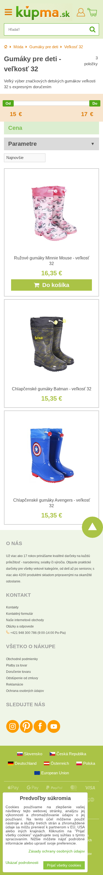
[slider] (8, 103)
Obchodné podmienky (22, 659)
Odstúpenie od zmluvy (22, 678)
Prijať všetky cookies (64, 865)
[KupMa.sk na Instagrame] (12, 732)
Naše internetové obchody (25, 620)
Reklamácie (14, 684)
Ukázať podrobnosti (22, 863)
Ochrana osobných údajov (25, 691)
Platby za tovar (16, 665)
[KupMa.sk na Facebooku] (40, 732)
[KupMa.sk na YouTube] (53, 732)
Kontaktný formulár (19, 614)
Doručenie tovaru (18, 672)
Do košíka (54, 285)
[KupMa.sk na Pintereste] (26, 732)
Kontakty (12, 607)
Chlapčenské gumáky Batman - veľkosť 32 (51, 389)
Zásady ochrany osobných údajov (57, 851)
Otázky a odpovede (20, 626)
